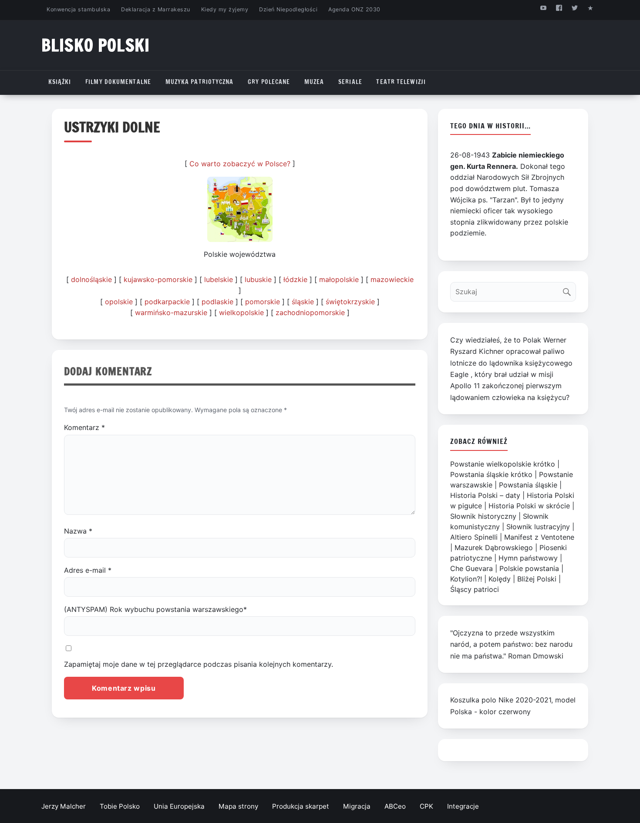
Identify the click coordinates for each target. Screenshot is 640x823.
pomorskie (262, 301)
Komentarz (84, 427)
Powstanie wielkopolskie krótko (502, 464)
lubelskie (218, 279)
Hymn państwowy (528, 558)
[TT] (575, 7)
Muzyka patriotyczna (199, 81)
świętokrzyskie (350, 301)
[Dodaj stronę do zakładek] (590, 7)
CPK (426, 806)
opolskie (119, 301)
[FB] (558, 7)
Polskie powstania (529, 568)
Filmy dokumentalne (118, 81)
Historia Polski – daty (485, 495)
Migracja (357, 806)
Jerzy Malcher (63, 806)
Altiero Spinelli (474, 537)
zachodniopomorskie (310, 312)
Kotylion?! (466, 578)
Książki (59, 81)
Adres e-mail (87, 570)
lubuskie (258, 279)
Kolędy (499, 578)
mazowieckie (392, 279)
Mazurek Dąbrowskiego (494, 547)
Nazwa (78, 531)
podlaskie (217, 301)
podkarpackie (167, 301)
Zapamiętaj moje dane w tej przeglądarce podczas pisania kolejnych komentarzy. (198, 664)
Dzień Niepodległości (288, 9)
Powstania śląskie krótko (491, 474)
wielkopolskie (241, 312)
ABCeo (395, 806)
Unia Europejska (179, 806)
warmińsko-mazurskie (171, 312)
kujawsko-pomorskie (158, 279)
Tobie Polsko (120, 806)
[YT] (543, 7)
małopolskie (339, 279)
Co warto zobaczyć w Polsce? (239, 163)
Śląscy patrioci (474, 589)
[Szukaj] (569, 289)
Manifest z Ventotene (539, 537)
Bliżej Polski (536, 578)
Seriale (350, 81)
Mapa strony (238, 806)
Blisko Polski (95, 45)
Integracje (463, 806)
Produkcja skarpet (300, 806)
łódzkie (295, 279)
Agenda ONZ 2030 (354, 9)
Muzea (314, 81)
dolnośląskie (91, 279)
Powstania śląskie (528, 484)
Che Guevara (471, 568)
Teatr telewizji (401, 81)
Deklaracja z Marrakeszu (155, 9)
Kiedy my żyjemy (225, 9)
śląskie (303, 301)
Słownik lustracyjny (538, 526)
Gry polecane (269, 81)
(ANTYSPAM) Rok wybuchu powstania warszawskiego (155, 609)
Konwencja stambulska (78, 9)
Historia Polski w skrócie (529, 505)
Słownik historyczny (483, 516)
